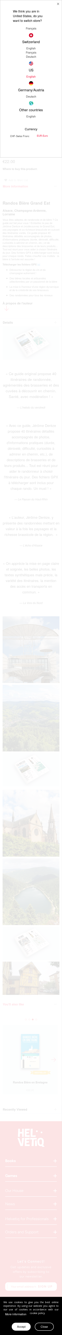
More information (15, 1314)
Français (31, 28)
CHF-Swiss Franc (19, 136)
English (31, 116)
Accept (21, 1327)
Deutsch (31, 57)
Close (44, 1327)
